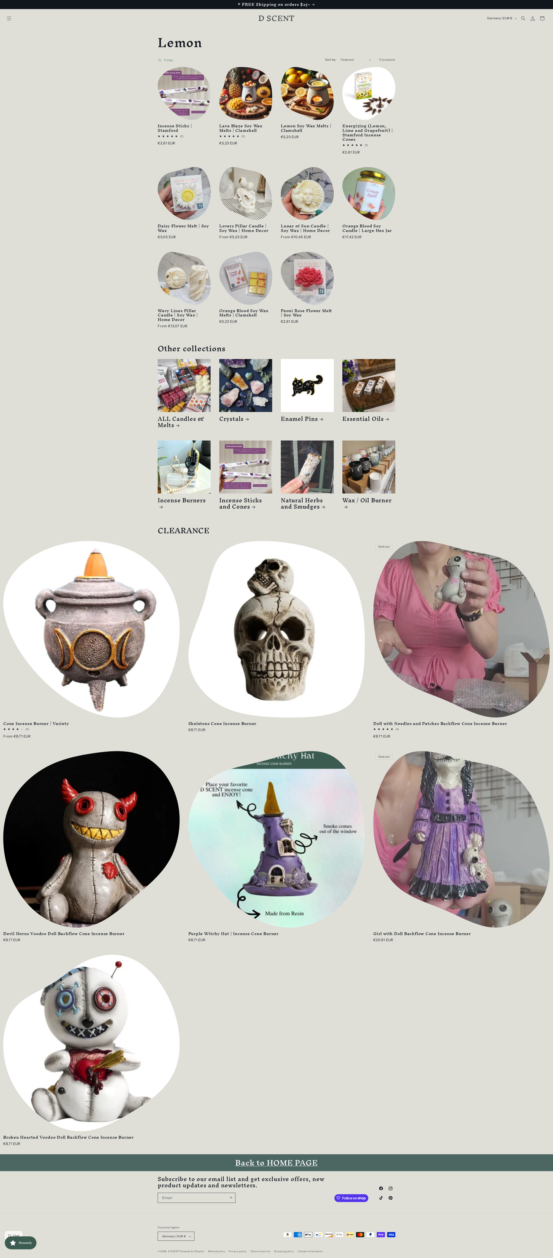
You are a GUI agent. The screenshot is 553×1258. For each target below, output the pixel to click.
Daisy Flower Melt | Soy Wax (183, 228)
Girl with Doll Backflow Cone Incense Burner (422, 933)
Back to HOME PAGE (276, 1162)
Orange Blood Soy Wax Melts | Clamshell (244, 313)
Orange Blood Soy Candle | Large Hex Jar (367, 228)
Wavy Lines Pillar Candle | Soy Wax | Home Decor (178, 315)
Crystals (231, 419)
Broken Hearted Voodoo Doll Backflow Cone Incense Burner (68, 1137)
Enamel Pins (299, 419)
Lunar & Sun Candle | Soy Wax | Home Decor (305, 228)
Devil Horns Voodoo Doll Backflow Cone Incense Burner (64, 933)
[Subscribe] (230, 1198)
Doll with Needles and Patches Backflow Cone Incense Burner (440, 723)
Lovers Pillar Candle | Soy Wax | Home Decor (244, 228)
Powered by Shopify (192, 1251)
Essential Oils (363, 419)
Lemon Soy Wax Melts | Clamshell (306, 128)
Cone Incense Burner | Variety (36, 723)
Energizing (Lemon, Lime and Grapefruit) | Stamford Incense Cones (367, 133)
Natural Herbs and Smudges (302, 503)
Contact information (310, 1251)
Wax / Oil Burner (366, 502)
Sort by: (330, 60)
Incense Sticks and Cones (240, 503)
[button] (9, 18)
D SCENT (174, 1251)
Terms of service (260, 1251)
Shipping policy (284, 1251)
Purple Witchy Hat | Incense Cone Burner (233, 933)
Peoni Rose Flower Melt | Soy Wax (306, 313)
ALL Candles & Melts (181, 422)
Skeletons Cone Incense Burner (222, 723)
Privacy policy (237, 1251)
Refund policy (216, 1251)
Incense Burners (182, 502)
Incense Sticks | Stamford (175, 128)
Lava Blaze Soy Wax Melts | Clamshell (240, 128)
